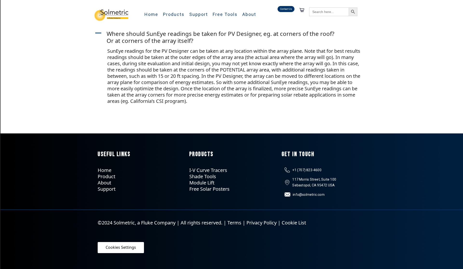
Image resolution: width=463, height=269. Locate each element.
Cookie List (294, 222)
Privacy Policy (261, 222)
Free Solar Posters (209, 189)
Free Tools (225, 14)
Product (106, 176)
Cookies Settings (121, 247)
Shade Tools (202, 176)
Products (173, 14)
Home (151, 14)
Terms (234, 222)
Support (198, 14)
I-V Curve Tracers (208, 170)
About (249, 14)
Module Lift (201, 182)
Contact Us (286, 9)
